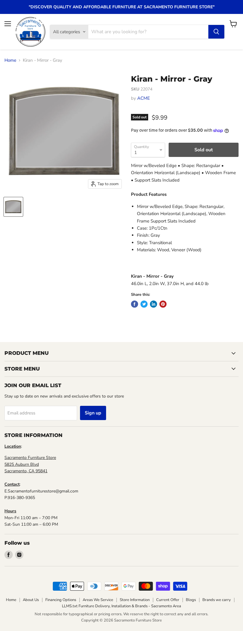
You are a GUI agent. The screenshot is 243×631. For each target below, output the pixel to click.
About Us (31, 600)
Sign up (93, 413)
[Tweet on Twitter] (144, 304)
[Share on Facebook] (134, 304)
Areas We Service (98, 600)
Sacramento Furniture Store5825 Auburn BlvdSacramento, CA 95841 (30, 464)
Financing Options (60, 600)
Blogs (191, 600)
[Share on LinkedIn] (153, 304)
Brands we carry (216, 600)
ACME (143, 98)
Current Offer (167, 600)
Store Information (135, 600)
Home (10, 60)
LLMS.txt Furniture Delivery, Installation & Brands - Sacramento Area (121, 606)
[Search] (216, 32)
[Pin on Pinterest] (163, 304)
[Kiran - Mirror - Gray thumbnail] (13, 206)
